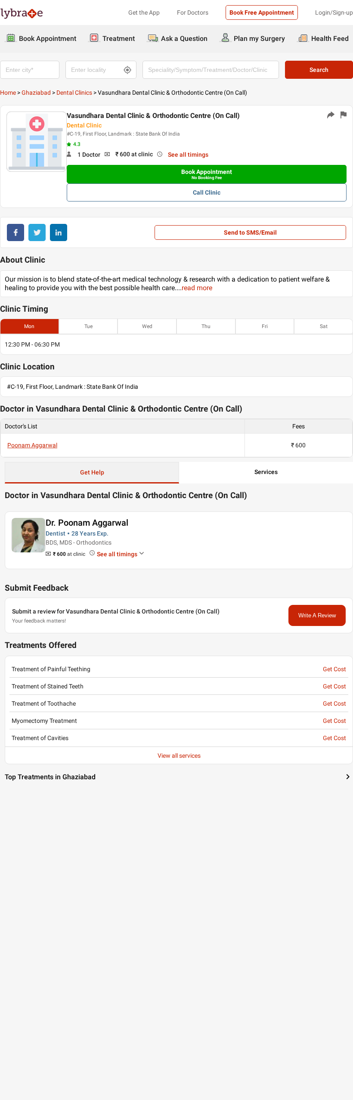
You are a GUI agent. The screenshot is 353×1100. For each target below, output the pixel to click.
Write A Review (317, 615)
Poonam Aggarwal (32, 445)
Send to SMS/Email (250, 232)
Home (8, 92)
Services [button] (266, 471)
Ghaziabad (36, 92)
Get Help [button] (92, 472)
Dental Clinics (74, 92)
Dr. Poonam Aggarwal (87, 522)
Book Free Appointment (261, 12)
